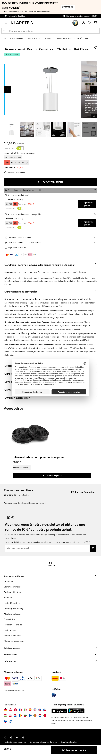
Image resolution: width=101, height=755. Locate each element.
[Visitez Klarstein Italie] (25, 709)
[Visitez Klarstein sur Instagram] (5, 737)
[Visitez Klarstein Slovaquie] (39, 709)
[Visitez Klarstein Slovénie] (5, 721)
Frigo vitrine (9, 619)
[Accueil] (7, 38)
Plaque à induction (12, 635)
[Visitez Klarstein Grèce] (10, 721)
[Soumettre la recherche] (4, 30)
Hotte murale (10, 630)
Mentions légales (69, 742)
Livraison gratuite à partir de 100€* (81, 16)
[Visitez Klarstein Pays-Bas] (39, 715)
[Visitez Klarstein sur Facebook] (11, 737)
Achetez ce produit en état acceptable (24, 214)
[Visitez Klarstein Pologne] (10, 715)
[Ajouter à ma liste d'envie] (95, 47)
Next (93, 89)
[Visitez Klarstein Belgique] (35, 715)
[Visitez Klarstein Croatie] (15, 715)
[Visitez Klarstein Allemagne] (5, 709)
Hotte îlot (49, 38)
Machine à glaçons (12, 614)
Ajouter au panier (52, 181)
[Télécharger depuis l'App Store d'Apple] (59, 710)
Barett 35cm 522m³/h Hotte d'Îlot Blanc (72, 38)
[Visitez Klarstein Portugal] (44, 715)
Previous (7, 89)
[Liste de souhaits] (89, 23)
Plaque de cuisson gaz (14, 641)
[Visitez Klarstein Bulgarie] (25, 715)
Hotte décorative (12, 603)
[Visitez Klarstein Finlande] (30, 715)
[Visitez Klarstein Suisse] (15, 709)
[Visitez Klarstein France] (20, 709)
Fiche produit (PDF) (9, 148)
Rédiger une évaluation (83, 492)
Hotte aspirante (34, 38)
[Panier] (95, 23)
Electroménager (17, 38)
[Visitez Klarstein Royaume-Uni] (35, 709)
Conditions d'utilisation (82, 720)
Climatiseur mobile (12, 587)
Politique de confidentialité (60, 720)
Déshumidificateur (12, 592)
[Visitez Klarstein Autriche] (10, 709)
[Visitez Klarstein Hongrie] (5, 715)
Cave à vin (8, 581)
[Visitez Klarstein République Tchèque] (44, 709)
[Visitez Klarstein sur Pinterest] (23, 737)
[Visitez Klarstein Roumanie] (20, 715)
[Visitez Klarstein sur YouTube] (17, 737)
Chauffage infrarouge (14, 608)
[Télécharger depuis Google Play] (76, 710)
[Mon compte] (83, 23)
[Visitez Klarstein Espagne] (30, 709)
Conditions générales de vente (43, 742)
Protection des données (15, 742)
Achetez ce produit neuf (18, 195)
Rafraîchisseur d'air (13, 624)
